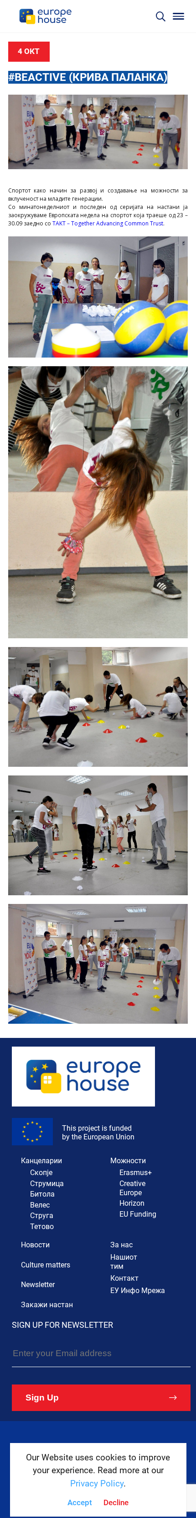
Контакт (124, 1278)
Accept (79, 1502)
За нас (121, 1244)
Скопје (41, 1172)
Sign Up (42, 1397)
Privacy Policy (97, 1483)
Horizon (131, 1203)
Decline (116, 1502)
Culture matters (45, 1265)
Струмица (47, 1183)
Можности (128, 1160)
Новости (35, 1244)
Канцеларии (41, 1160)
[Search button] (160, 16)
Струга (41, 1215)
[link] (107, 223)
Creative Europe (132, 1188)
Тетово (42, 1226)
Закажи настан (47, 1304)
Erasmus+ (135, 1172)
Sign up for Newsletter (62, 1325)
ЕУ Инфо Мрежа (137, 1290)
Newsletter (38, 1284)
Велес (40, 1205)
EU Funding (137, 1214)
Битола (42, 1194)
